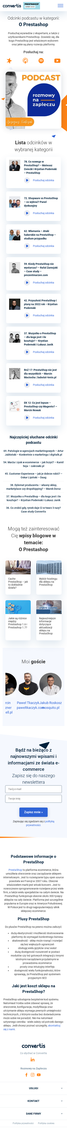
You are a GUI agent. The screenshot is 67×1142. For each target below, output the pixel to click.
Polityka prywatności (23, 1123)
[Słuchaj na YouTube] (57, 61)
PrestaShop (15, 869)
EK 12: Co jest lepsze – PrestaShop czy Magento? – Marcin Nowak (40, 406)
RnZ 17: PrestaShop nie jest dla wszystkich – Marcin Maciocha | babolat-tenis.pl (40, 373)
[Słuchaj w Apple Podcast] (25, 62)
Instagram (32, 1075)
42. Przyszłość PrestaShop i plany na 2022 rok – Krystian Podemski (41, 304)
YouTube (39, 1075)
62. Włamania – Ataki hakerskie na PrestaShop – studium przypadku (40, 235)
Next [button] (55, 692)
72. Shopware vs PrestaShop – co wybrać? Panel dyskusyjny (41, 202)
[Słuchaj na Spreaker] (9, 62)
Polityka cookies (46, 1123)
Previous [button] (11, 692)
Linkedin (32, 1059)
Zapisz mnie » (33, 812)
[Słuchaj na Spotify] (41, 62)
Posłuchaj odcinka (43, 180)
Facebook (26, 1075)
